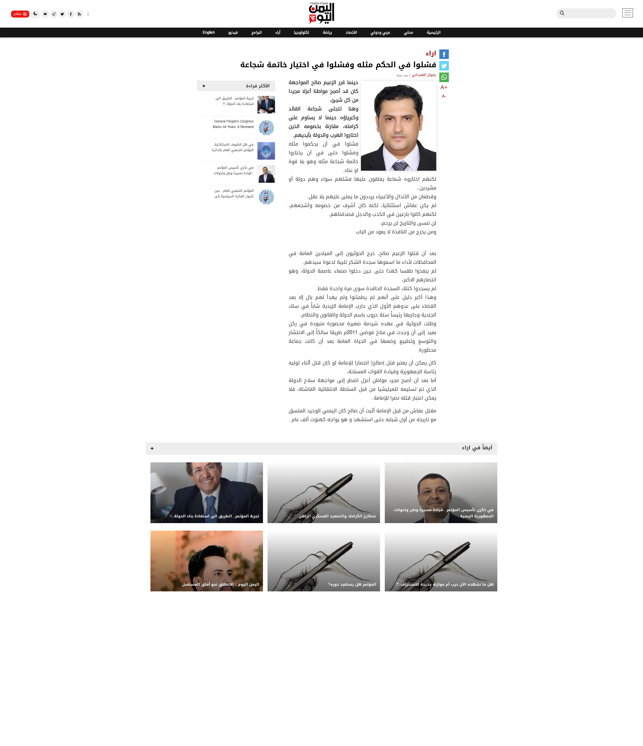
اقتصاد (351, 32)
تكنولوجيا (301, 32)
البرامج (256, 32)
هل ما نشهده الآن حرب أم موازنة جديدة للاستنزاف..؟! (445, 584)
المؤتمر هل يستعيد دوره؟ (352, 584)
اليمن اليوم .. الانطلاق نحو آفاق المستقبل (220, 584)
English (209, 32)
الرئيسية (434, 32)
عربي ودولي (380, 32)
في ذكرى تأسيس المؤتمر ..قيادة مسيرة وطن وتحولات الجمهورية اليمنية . (233, 173)
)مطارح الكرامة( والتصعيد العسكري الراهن (337, 516)
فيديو (233, 32)
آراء (277, 32)
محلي (408, 32)
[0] (444, 55)
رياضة (327, 32)
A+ (444, 87)
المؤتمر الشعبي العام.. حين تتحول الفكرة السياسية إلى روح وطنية (234, 196)
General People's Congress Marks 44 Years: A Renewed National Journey (233, 127)
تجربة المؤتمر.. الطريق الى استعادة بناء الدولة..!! (235, 101)
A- (444, 96)
